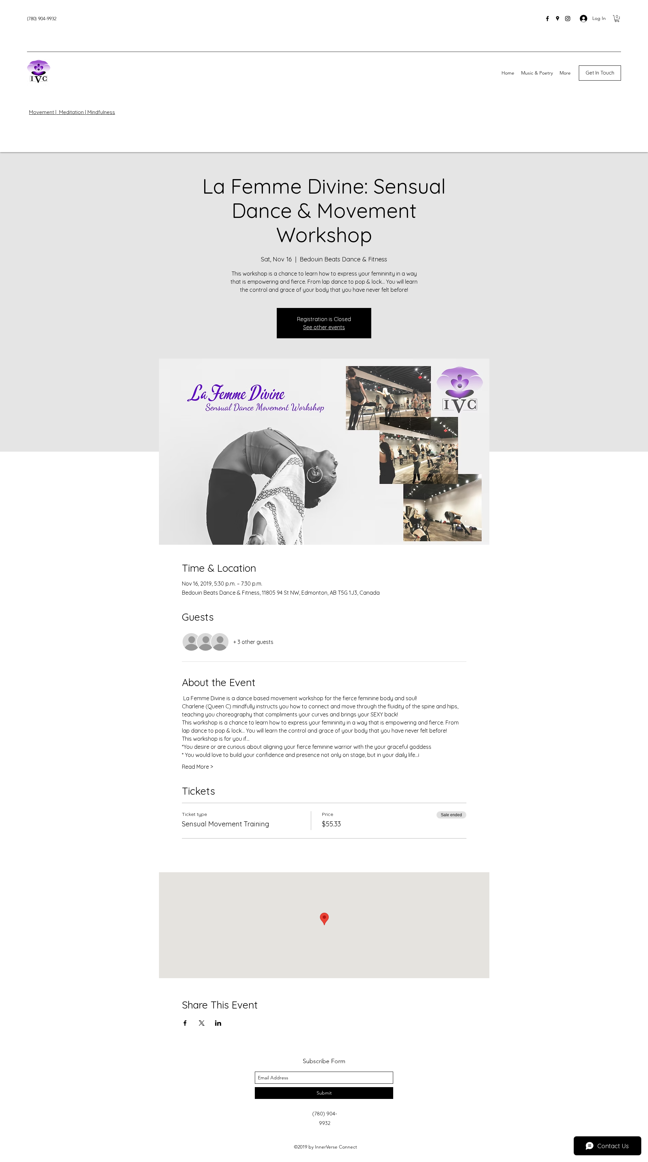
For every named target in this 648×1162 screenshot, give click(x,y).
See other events (324, 327)
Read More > (197, 766)
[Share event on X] (201, 1023)
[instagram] (567, 18)
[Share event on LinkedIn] (218, 1023)
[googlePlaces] (557, 18)
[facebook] (547, 18)
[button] (617, 18)
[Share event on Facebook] (185, 1023)
